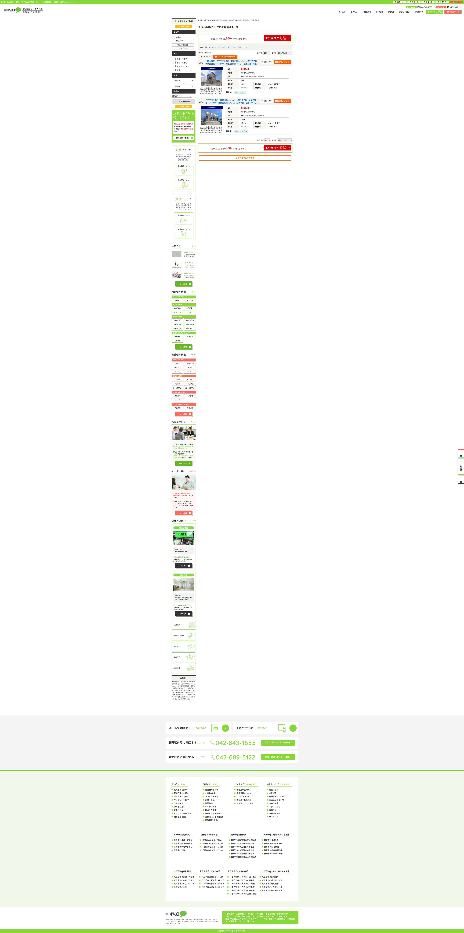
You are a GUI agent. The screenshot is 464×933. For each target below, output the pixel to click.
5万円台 (189, 379)
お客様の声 (419, 12)
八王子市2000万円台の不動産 (242, 880)
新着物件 (177, 336)
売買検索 (415, 2)
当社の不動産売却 (244, 800)
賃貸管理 (379, 12)
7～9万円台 (190, 384)
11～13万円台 (190, 388)
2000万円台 (177, 324)
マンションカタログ (245, 796)
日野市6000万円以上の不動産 (243, 857)
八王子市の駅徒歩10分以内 (213, 880)
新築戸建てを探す (181, 793)
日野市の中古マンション (184, 847)
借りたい (354, 12)
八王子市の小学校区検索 (272, 887)
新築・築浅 (210, 800)
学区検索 (177, 408)
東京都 (178, 37)
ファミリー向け (211, 796)
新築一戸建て (216, 47)
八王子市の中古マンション (185, 884)
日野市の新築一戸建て (183, 840)
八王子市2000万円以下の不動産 (243, 877)
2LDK (190, 367)
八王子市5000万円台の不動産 (242, 890)
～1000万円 (177, 320)
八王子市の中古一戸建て (184, 880)
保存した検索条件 (212, 813)
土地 (245, 47)
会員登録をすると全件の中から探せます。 (229, 38)
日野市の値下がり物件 (273, 843)
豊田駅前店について (277, 796)
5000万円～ (190, 329)
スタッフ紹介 (404, 12)
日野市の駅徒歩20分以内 (212, 850)
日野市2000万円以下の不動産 (243, 840)
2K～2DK (177, 367)
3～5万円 (177, 379)
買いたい (342, 12)
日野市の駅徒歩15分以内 (212, 847)
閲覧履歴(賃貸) (211, 820)
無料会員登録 (274, 813)
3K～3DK (177, 372)
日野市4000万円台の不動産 (242, 850)
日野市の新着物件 (271, 840)
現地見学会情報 (243, 790)
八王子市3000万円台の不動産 (242, 884)
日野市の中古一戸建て (183, 843)
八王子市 (190, 300)
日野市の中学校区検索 (273, 854)
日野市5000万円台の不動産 (242, 854)
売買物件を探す (180, 790)
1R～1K (177, 363)
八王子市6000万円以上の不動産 (243, 894)
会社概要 (391, 12)
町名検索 (177, 341)
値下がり (190, 336)
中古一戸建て (226, 47)
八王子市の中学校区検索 (272, 890)
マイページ (274, 817)
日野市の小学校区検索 (273, 850)
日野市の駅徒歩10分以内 (212, 843)
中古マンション (238, 47)
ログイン (456, 2)
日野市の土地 (179, 850)
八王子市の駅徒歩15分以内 (213, 884)
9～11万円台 (177, 388)
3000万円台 (190, 324)
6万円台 (177, 384)
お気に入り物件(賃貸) (214, 817)
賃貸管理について (244, 793)
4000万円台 (177, 329)
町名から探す (179, 810)
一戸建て (190, 396)
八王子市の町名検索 (270, 884)
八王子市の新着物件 (270, 877)
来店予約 (273, 810)
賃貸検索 (429, 2)
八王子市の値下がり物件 (272, 880)
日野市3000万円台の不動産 (242, 847)
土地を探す (178, 803)
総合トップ (274, 790)
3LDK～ (190, 372)
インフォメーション (245, 803)
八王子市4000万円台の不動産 (242, 887)
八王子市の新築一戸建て (184, 877)
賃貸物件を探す (211, 790)
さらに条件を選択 (185, 101)
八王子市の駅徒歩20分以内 (213, 887)
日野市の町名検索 (271, 847)
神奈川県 (179, 41)
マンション (177, 312)
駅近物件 (209, 803)
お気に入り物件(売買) (183, 813)
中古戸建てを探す (181, 796)
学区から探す (179, 807)
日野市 (177, 300)
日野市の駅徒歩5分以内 (212, 840)
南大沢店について (276, 800)
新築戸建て (177, 308)
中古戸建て (190, 308)
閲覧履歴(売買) (180, 817)
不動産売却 (366, 12)
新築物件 (177, 396)
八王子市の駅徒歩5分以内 (212, 877)
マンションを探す (181, 800)
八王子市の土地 (180, 887)
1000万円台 (190, 320)
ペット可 (177, 400)
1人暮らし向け (211, 793)
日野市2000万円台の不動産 (242, 843)
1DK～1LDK (190, 363)
